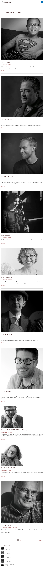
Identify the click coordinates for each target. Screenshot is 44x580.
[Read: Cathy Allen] (22, 211)
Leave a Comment (4, 64)
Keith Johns (6, 525)
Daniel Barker (7, 119)
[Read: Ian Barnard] (22, 368)
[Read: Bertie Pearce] (22, 311)
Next (40, 540)
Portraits (9, 64)
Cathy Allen (6, 235)
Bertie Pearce (6, 334)
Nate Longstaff (7, 176)
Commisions (10, 279)
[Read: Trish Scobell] (22, 261)
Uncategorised (14, 527)
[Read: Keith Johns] (22, 501)
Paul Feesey (5, 62)
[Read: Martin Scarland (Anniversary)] (12, 416)
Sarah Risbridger (8, 468)
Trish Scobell (6, 277)
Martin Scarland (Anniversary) (14, 430)
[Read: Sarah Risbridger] (12, 455)
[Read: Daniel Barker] (22, 96)
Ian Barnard (6, 391)
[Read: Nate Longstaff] (22, 153)
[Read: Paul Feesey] (22, 39)
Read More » (3, 70)
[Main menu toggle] (42, 2)
